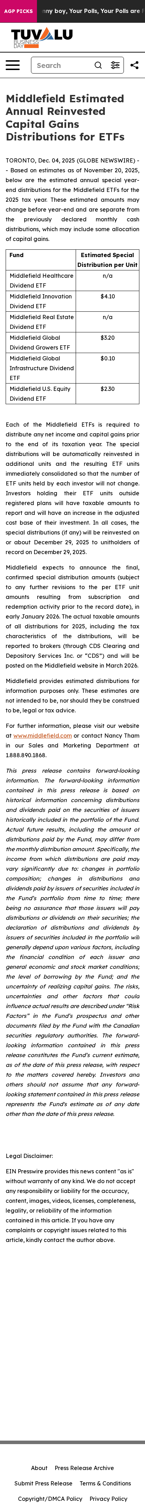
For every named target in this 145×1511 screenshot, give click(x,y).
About (39, 1467)
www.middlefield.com (42, 735)
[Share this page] (134, 65)
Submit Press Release (43, 1483)
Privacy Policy (108, 1498)
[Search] (98, 65)
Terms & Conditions (105, 1483)
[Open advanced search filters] (115, 65)
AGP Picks (18, 11)
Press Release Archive (84, 1467)
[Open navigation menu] (13, 65)
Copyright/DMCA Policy (50, 1498)
